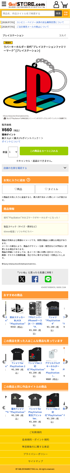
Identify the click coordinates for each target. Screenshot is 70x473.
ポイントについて (11, 141)
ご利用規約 (35, 432)
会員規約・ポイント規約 (35, 439)
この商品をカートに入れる (44, 151)
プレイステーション (13, 35)
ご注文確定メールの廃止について (33, 26)
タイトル (53, 189)
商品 (19, 189)
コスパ (62, 35)
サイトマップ (35, 461)
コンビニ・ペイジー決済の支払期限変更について (40, 22)
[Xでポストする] (22, 281)
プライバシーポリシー (35, 454)
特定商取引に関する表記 (35, 446)
